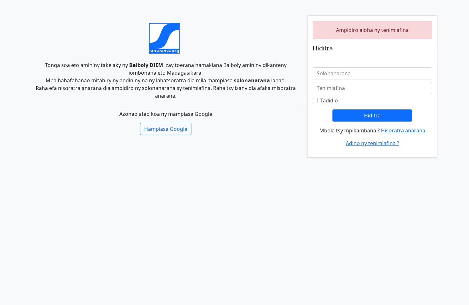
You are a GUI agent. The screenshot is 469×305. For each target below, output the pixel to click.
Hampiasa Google (165, 128)
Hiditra (372, 115)
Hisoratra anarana (403, 130)
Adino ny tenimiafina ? (372, 143)
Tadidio (329, 100)
